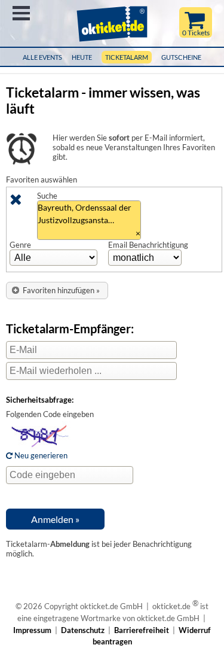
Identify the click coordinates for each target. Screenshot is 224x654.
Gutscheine (181, 57)
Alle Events (42, 57)
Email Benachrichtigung (148, 245)
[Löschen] (16, 201)
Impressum (32, 630)
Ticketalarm (126, 57)
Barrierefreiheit (141, 630)
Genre (20, 245)
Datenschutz (83, 630)
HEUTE (82, 57)
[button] (57, 290)
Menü (21, 13)
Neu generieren (40, 455)
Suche (47, 195)
